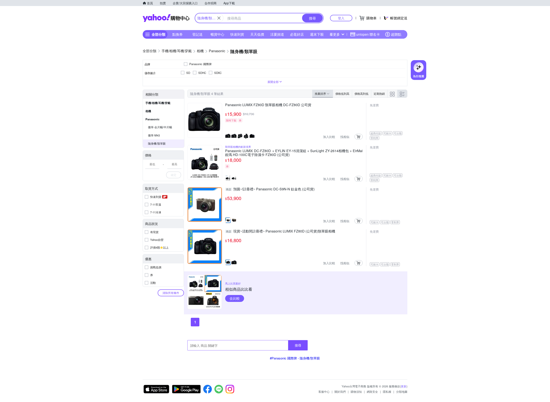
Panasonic (152, 119)
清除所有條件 (170, 293)
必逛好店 (297, 34)
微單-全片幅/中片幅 (160, 127)
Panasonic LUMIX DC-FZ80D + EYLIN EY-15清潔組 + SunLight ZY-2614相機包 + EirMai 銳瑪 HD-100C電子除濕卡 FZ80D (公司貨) (294, 153)
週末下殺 (317, 34)
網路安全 (372, 392)
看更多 (335, 34)
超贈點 (396, 34)
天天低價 (257, 34)
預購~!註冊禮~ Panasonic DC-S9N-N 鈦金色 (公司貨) (270, 189)
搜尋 (298, 345)
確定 (173, 175)
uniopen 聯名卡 (368, 34)
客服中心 (324, 392)
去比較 (234, 298)
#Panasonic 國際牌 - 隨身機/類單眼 (295, 358)
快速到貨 (237, 34)
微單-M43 (154, 135)
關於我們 (340, 392)
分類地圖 (401, 392)
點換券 (177, 34)
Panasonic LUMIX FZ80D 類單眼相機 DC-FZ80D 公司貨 (268, 105)
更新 (403, 386)
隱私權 (387, 392)
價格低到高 (342, 94)
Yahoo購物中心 (166, 18)
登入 (341, 18)
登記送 (197, 34)
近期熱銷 (379, 94)
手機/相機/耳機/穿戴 (157, 103)
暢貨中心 (217, 34)
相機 (148, 111)
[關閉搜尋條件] (219, 18)
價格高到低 (361, 94)
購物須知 (356, 392)
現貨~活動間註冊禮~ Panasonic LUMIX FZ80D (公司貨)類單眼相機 (280, 231)
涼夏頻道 (277, 34)
